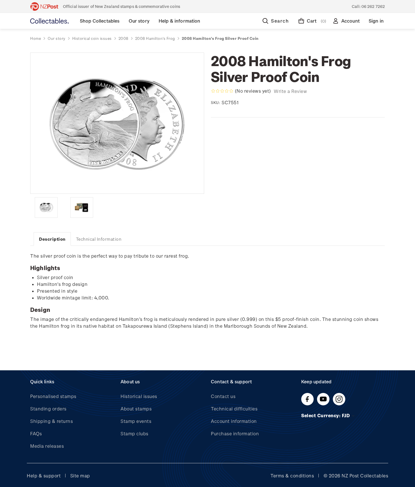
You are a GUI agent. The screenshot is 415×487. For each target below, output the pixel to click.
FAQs (36, 433)
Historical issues (139, 396)
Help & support (44, 475)
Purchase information (235, 433)
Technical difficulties (234, 408)
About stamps (136, 408)
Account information (234, 421)
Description (52, 239)
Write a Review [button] (290, 91)
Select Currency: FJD (326, 415)
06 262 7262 (373, 6)
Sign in (376, 20)
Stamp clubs (134, 433)
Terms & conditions (292, 475)
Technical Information (99, 239)
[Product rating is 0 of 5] (222, 91)
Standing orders (48, 408)
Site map (80, 475)
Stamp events (136, 421)
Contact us (223, 396)
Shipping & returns (51, 421)
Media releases (47, 446)
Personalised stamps (53, 396)
